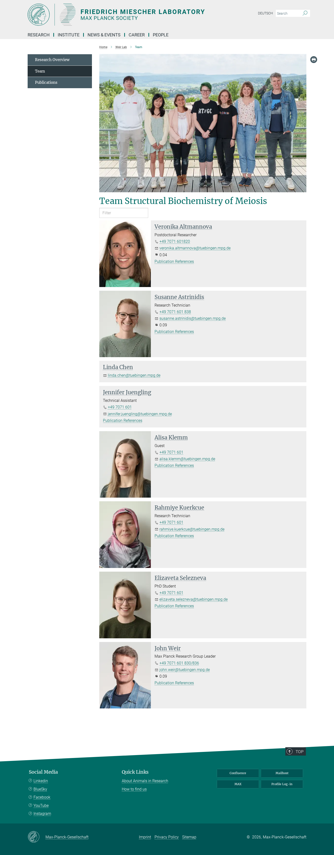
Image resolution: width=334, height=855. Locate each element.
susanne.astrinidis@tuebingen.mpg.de (192, 318)
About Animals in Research (145, 781)
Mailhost (282, 773)
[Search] (305, 13)
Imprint (145, 837)
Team (40, 71)
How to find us (134, 789)
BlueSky (40, 789)
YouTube (41, 805)
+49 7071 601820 (174, 241)
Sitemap (189, 837)
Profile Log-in (281, 784)
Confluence (238, 773)
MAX (238, 784)
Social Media (43, 772)
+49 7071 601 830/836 (179, 663)
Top (299, 751)
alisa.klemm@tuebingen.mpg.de (187, 459)
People (160, 35)
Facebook (41, 797)
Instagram (42, 813)
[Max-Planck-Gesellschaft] (36, 837)
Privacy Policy (167, 837)
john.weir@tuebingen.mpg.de (184, 669)
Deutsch (265, 13)
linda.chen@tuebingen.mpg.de (134, 375)
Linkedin (40, 781)
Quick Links (135, 772)
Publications (46, 82)
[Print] (313, 59)
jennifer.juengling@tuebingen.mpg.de (140, 414)
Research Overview (52, 59)
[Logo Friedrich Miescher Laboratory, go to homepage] (119, 15)
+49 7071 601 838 (175, 312)
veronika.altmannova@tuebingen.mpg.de (195, 248)
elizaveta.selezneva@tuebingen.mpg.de (193, 599)
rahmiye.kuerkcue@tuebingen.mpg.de (191, 529)
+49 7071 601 (120, 407)
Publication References (174, 261)
